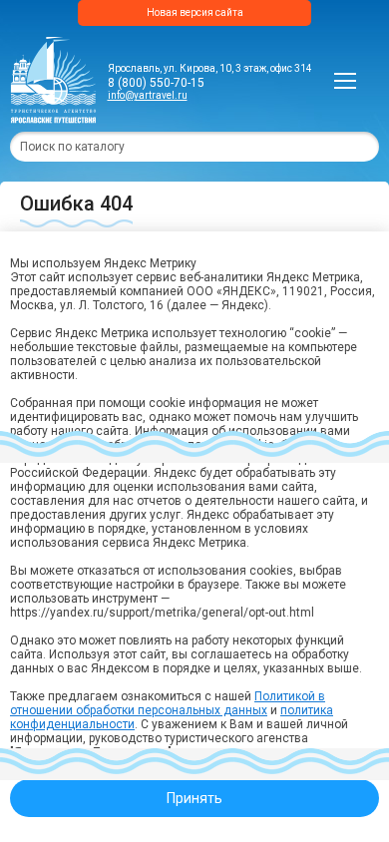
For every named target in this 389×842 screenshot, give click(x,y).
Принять (194, 798)
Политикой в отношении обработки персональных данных (167, 703)
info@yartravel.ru (148, 95)
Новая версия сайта (195, 12)
